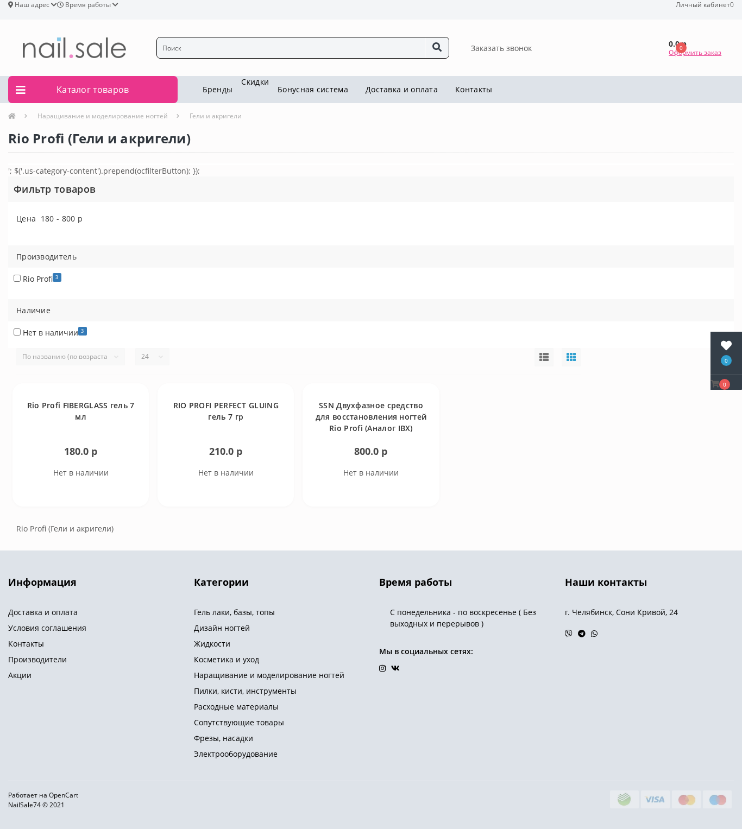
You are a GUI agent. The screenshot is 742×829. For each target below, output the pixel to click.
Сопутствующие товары (239, 722)
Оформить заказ (695, 52)
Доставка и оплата (402, 89)
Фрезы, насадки (223, 738)
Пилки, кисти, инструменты (245, 691)
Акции (20, 675)
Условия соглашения (47, 628)
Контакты (473, 89)
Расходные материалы (236, 706)
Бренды (218, 89)
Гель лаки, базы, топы (234, 612)
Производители (37, 659)
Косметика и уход (226, 659)
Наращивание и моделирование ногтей (102, 116)
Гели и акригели (216, 116)
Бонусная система (313, 89)
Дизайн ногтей (222, 628)
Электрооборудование (236, 754)
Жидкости (212, 643)
